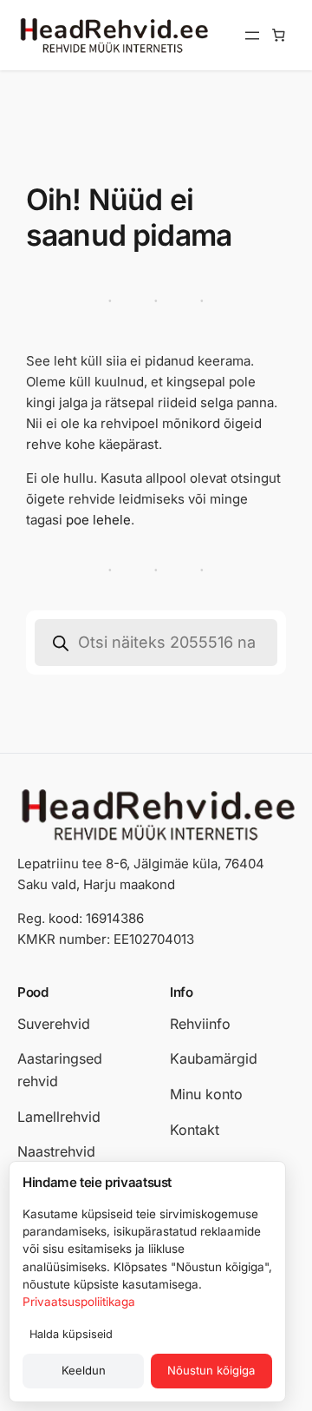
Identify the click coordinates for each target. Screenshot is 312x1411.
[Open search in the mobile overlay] (156, 642)
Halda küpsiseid (71, 1334)
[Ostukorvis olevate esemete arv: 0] (279, 35)
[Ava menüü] (252, 35)
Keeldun (84, 1370)
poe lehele (98, 519)
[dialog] (147, 1281)
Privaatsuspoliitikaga (79, 1302)
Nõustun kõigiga (211, 1370)
